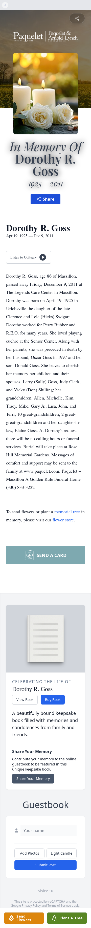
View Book (24, 699)
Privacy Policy (31, 905)
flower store (63, 520)
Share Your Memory (33, 778)
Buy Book (52, 699)
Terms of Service (59, 905)
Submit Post (45, 864)
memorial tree (67, 511)
